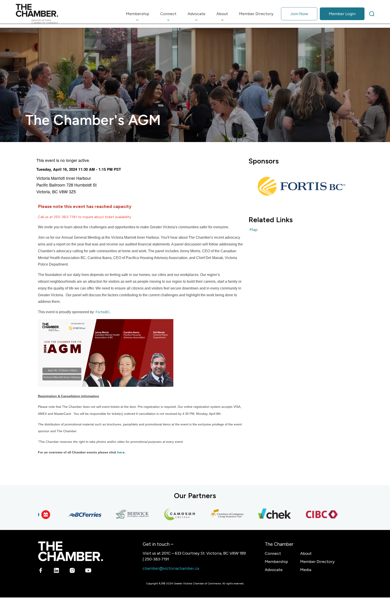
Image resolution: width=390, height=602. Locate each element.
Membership (276, 561)
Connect (273, 553)
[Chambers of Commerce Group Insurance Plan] (215, 514)
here (121, 452)
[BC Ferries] (73, 514)
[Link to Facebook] (40, 571)
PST (117, 169)
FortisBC (102, 312)
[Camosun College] (168, 514)
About (306, 553)
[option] (300, 185)
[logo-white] (70, 551)
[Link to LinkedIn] (56, 571)
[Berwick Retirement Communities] (121, 514)
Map (254, 229)
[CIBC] (310, 514)
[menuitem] (138, 14)
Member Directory (317, 561)
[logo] (37, 14)
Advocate (274, 569)
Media (305, 569)
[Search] (371, 14)
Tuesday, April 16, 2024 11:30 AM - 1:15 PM (74, 169)
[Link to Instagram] (72, 571)
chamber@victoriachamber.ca (171, 568)
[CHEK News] (263, 514)
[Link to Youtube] (88, 571)
